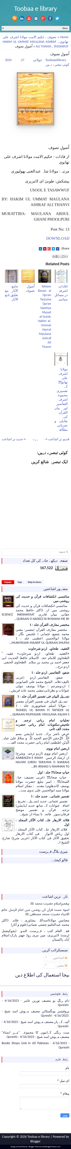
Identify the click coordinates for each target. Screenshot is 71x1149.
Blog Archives (34, 582)
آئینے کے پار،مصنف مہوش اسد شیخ (45, 1022)
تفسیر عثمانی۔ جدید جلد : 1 (50, 796)
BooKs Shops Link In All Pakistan (25, 1043)
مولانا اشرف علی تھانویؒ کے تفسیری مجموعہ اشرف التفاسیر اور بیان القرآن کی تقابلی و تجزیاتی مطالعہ (61, 400)
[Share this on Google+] (49, 248)
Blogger (35, 1141)
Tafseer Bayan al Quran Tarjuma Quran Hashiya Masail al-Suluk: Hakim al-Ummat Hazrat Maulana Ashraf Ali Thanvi (44, 317)
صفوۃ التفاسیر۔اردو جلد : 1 (50, 672)
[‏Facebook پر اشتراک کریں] (56, 256)
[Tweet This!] (53, 248)
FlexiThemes (22, 1147)
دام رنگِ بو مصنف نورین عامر (46, 1001)
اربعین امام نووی (57, 748)
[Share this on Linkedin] (40, 248)
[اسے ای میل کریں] (66, 256)
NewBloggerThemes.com (51, 1147)
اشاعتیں (59, 958)
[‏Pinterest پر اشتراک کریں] (53, 256)
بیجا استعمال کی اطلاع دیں (42, 975)
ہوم (35, 439)
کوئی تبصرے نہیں (57, 65)
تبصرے (60, 965)
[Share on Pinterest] (44, 248)
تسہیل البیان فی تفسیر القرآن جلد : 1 (43, 696)
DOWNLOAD (57, 238)
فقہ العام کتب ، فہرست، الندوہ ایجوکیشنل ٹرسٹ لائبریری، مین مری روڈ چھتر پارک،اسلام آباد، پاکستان (35, 935)
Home (64, 37)
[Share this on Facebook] (57, 248)
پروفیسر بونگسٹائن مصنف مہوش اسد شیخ (36, 1011)
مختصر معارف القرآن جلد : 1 (49, 625)
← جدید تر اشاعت (14, 439)
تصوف (51, 37)
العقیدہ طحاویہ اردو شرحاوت (48, 649)
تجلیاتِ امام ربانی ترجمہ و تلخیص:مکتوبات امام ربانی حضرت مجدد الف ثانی (42, 725)
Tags (20, 582)
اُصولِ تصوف (59, 54)
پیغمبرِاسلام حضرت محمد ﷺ (49, 903)
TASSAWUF (61, 46)
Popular (8, 582)
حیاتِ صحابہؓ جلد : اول (53, 772)
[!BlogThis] (63, 256)
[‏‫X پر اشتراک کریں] (60, 256)
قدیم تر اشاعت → (56, 439)
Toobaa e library (35, 9)
